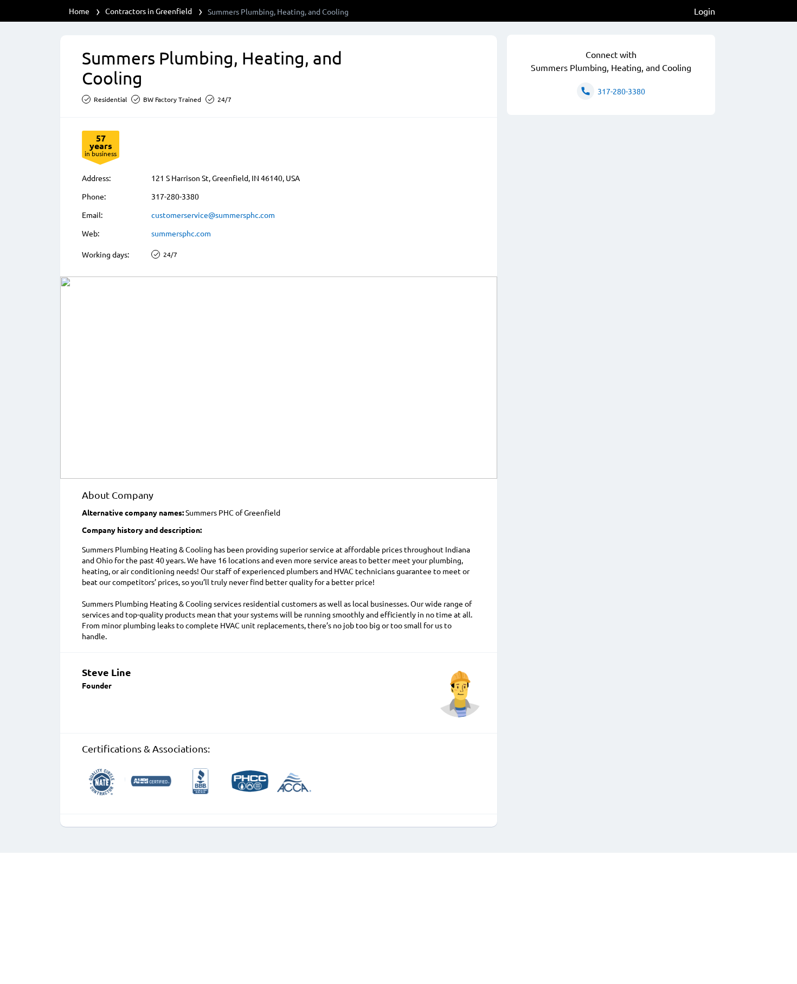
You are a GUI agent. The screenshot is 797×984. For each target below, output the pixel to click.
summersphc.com (181, 233)
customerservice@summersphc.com (213, 215)
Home (79, 11)
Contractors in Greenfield (148, 11)
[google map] (278, 377)
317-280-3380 (175, 196)
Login (704, 10)
